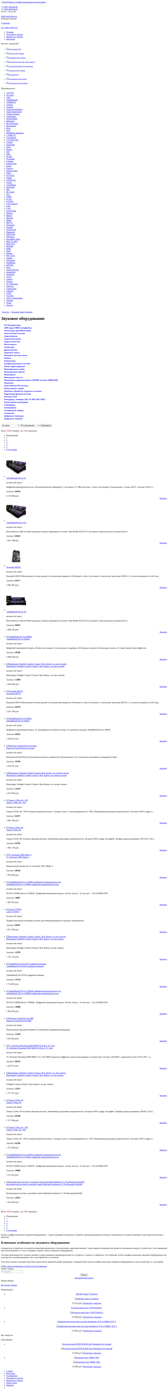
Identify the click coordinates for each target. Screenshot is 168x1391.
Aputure (9, 107)
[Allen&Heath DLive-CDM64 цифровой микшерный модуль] (33, 882)
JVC (8, 194)
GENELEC (11, 180)
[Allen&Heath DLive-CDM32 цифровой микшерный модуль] (33, 1155)
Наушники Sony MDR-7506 (86, 1358)
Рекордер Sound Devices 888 (18, 1021)
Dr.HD (9, 156)
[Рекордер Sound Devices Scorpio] (21, 746)
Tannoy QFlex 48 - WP (16, 803)
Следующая (11, 449)
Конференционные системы (17, 364)
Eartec (9, 166)
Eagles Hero (11, 164)
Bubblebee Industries (15, 133)
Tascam (9, 282)
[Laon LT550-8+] (14, 909)
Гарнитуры (9, 347)
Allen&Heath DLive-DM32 (18, 721)
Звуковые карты (12, 353)
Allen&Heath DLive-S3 (16, 612)
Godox (9, 182)
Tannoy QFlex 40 (13, 1102)
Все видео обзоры (9, 1285)
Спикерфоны (10, 408)
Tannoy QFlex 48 (13, 830)
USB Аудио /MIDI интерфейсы (18, 328)
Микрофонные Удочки (14, 372)
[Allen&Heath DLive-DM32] (19, 718)
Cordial (9, 142)
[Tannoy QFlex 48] (14, 827)
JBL (8, 189)
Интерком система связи (15, 355)
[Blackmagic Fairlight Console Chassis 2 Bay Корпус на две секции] (36, 1073)
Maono (9, 215)
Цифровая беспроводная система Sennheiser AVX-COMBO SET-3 (86, 1321)
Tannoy (9, 279)
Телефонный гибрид (13, 410)
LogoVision (11, 211)
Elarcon (9, 168)
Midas (8, 220)
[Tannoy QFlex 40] (14, 1100)
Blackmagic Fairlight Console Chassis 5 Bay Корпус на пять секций (35, 666)
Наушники (9, 383)
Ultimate (9, 291)
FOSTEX (10, 175)
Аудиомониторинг (12, 339)
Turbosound (11, 289)
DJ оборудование (12, 325)
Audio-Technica (13, 114)
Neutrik (9, 227)
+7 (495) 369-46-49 (9, 7)
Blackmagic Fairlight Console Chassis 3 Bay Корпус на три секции (35, 939)
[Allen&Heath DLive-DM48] (19, 637)
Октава (9, 305)
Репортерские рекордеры (16, 402)
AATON (10, 93)
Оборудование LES (14, 49)
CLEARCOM (12, 140)
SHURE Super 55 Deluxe (87, 1294)
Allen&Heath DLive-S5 (16, 523)
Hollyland (10, 187)
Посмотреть (88, 1303)
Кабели (7, 358)
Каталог (5, 312)
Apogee (9, 105)
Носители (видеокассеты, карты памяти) (21, 62)
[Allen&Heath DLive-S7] (16, 476)
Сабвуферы (9, 405)
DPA (8, 154)
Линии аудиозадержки (14, 366)
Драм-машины (10, 350)
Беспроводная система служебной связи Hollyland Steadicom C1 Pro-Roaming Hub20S (44, 1184)
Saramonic (10, 260)
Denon (9, 149)
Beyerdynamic (12, 123)
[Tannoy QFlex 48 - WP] (17, 800)
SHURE (9, 265)
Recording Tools (13, 239)
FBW (8, 173)
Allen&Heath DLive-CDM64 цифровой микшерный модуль (32, 884)
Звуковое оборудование (16, 53)
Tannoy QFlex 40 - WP (16, 1130)
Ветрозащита (10, 344)
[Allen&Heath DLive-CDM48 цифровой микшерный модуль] (33, 991)
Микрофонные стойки (14, 369)
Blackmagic (11, 126)
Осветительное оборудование (18, 83)
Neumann (10, 225)
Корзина (10, 1385)
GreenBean (11, 185)
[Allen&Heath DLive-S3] (16, 610)
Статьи (9, 1371)
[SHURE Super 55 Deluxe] (87, 1299)
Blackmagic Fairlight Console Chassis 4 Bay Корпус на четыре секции (36, 775)
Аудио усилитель (12, 342)
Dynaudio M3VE (13, 693)
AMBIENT (11, 102)
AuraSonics (11, 116)
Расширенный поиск (84, 1278)
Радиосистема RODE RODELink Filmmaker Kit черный (86, 1344)
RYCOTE (10, 256)
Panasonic (10, 232)
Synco (9, 277)
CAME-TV (11, 135)
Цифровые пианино (13, 419)
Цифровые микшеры (14, 416)
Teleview (10, 286)
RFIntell (9, 246)
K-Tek (9, 199)
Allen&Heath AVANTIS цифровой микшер (25, 966)
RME (8, 248)
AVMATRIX (11, 119)
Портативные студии (14, 388)
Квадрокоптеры (13, 75)
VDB (8, 293)
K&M (8, 197)
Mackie (9, 213)
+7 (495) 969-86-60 (9, 9)
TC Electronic (12, 284)
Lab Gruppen (11, 204)
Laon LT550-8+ (13, 912)
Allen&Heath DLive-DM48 (18, 639)
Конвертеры (10, 361)
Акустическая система (14, 333)
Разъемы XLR (10, 397)
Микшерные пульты (13, 377)
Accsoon (10, 95)
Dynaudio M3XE (13, 567)
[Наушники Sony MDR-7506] (86, 1362)
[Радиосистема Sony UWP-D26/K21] (86, 1312)
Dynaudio (10, 159)
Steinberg (10, 274)
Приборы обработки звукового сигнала (22, 391)
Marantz (9, 218)
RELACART (12, 241)
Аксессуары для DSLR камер (17, 331)
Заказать (163, 498)
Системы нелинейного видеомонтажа (20, 66)
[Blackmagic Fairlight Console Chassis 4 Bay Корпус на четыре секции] (37, 773)
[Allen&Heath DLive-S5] (16, 521)
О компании (11, 1376)
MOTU (9, 223)
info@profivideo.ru (9, 16)
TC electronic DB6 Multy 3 (17, 857)
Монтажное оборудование (16, 58)
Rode (8, 251)
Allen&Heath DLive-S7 (16, 478)
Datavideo (10, 145)
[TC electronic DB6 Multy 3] (18, 855)
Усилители (9, 413)
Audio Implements (14, 112)
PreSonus (10, 237)
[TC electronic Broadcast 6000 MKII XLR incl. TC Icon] (30, 1046)
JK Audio (10, 192)
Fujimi (9, 178)
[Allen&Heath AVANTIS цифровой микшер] (26, 964)
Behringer (10, 121)
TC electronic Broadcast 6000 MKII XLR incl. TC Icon (29, 1048)
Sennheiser (10, 263)
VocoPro (10, 296)
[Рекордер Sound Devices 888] (19, 1018)
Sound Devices (12, 270)
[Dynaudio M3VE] (14, 691)
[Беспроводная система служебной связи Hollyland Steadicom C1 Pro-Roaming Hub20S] (45, 1182)
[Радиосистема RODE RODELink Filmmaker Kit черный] (86, 1348)
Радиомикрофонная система (17, 394)
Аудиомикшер (10, 336)
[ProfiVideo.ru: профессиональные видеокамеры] (24, 2)
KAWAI (9, 201)
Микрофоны (10, 375)
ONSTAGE (11, 230)
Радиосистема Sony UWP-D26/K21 (86, 1308)
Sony (8, 267)
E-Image (9, 161)
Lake (8, 206)
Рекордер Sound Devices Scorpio (20, 748)
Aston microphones (14, 109)
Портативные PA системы (16, 386)
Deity (8, 147)
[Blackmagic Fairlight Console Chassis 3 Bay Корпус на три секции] (36, 937)
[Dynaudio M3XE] (16, 565)
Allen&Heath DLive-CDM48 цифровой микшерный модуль (32, 993)
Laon (8, 208)
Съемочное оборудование (16, 70)
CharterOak (11, 138)
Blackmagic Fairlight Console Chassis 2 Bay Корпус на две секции (35, 1075)
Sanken (9, 258)
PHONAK (10, 234)
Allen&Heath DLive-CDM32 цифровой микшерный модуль (32, 1157)
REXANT (10, 244)
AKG (8, 97)
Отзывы (10, 32)
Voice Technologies (14, 298)
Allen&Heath (11, 100)
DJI (7, 152)
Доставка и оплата (14, 34)
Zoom (8, 303)
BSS (8, 131)
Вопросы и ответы (14, 37)
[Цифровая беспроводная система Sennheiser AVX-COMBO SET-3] (86, 1326)
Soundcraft (10, 272)
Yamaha (9, 300)
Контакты (10, 39)
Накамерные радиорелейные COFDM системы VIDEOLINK (31, 380)
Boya (8, 128)
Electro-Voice (12, 171)
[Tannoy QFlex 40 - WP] (17, 1127)
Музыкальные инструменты (17, 79)
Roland (9, 253)
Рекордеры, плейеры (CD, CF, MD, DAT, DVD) (24, 399)
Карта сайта (11, 1383)
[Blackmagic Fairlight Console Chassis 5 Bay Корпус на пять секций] (36, 664)
